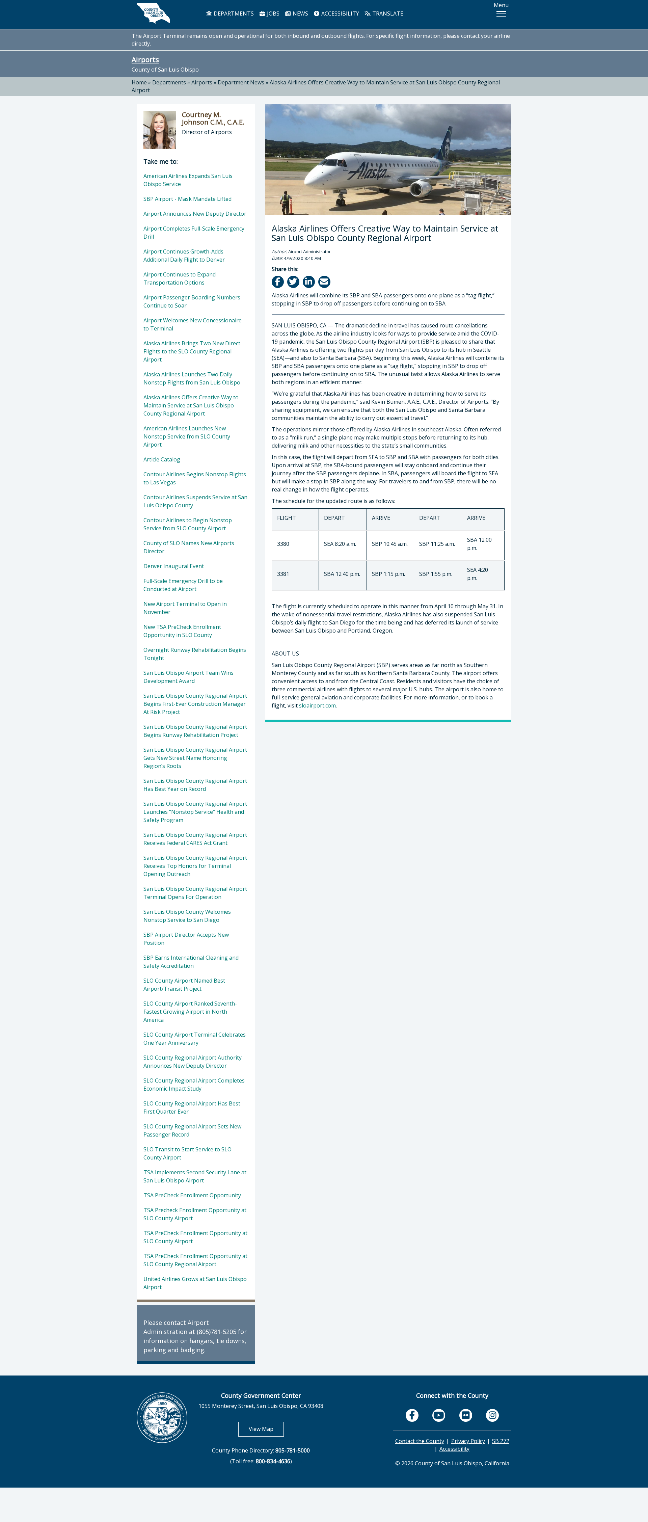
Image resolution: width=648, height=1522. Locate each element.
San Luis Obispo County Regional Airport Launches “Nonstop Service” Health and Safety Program (195, 812)
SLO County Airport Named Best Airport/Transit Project (184, 984)
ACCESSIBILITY (339, 13)
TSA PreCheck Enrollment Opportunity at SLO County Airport (195, 1237)
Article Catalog (161, 459)
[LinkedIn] (309, 281)
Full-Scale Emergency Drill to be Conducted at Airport (183, 585)
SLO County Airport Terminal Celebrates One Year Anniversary (194, 1038)
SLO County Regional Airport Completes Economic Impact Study (194, 1084)
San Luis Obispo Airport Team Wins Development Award (188, 677)
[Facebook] (278, 281)
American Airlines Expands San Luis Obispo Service (188, 180)
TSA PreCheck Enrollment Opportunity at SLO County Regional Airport (195, 1260)
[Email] (325, 281)
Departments (169, 82)
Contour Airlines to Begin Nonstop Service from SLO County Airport (187, 524)
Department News (241, 82)
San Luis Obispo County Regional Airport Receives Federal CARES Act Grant (195, 839)
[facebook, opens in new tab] (412, 1415)
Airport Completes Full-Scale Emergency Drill (193, 232)
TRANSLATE (387, 13)
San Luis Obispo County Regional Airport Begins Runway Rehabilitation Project (195, 731)
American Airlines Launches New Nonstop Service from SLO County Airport (186, 436)
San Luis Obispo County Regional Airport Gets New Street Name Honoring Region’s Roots (195, 758)
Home (139, 82)
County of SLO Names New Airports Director (188, 547)
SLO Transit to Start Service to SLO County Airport (187, 1153)
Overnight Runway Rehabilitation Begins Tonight (194, 654)
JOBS (272, 13)
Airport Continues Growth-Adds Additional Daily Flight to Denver (184, 255)
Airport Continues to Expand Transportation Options (179, 278)
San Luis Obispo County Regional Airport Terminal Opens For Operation (195, 893)
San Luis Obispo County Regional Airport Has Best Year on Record (195, 785)
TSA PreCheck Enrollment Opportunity (192, 1195)
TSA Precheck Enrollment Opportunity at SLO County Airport (194, 1214)
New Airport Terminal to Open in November (185, 608)
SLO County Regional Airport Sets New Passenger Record (192, 1130)
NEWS (299, 13)
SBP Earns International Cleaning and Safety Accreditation (191, 961)
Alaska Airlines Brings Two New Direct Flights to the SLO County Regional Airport (191, 351)
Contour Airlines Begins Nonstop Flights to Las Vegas (194, 478)
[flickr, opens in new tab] (465, 1415)
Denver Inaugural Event (173, 566)
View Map (266, 1429)
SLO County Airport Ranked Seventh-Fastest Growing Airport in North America (190, 1011)
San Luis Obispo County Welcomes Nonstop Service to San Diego (187, 916)
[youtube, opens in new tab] (439, 1415)
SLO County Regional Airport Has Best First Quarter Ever (191, 1107)
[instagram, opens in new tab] (492, 1415)
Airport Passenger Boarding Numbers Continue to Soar (191, 301)
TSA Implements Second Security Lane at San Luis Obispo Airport (194, 1176)
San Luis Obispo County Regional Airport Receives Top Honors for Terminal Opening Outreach (195, 866)
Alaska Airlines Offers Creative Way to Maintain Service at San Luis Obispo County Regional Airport (191, 405)
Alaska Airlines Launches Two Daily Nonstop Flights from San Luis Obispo (191, 378)
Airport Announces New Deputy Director (194, 213)
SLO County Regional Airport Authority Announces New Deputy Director (192, 1061)
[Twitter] (294, 281)
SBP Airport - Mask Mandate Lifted (187, 199)
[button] (501, 14)
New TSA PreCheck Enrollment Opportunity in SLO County (182, 631)
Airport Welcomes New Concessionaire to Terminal (192, 324)
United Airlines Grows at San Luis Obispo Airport (195, 1283)
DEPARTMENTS (233, 13)
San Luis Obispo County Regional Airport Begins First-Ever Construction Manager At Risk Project (195, 704)
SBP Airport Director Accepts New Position (186, 938)
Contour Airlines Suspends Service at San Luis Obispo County (195, 501)
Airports (145, 59)
